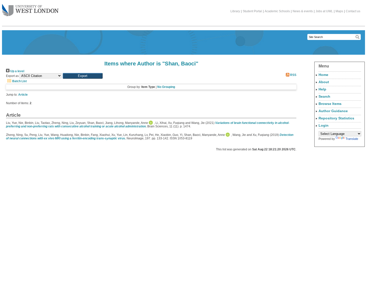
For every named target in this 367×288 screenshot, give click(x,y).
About (324, 82)
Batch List (19, 81)
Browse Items (330, 104)
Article (23, 94)
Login (324, 125)
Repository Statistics (336, 118)
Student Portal (252, 11)
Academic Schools (277, 11)
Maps (339, 11)
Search (324, 96)
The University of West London (30, 10)
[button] (83, 76)
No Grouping (166, 87)
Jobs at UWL (324, 11)
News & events (303, 11)
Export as (12, 76)
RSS (292, 75)
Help (322, 89)
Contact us (353, 11)
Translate (352, 139)
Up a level (16, 71)
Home (323, 75)
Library (235, 11)
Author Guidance (333, 111)
